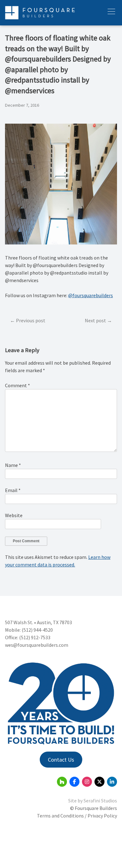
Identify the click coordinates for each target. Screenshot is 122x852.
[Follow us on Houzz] (62, 782)
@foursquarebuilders (90, 295)
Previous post (30, 320)
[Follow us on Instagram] (87, 782)
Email (13, 490)
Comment (17, 385)
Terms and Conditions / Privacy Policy (77, 815)
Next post (95, 320)
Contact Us (61, 759)
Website (14, 515)
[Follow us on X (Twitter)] (99, 782)
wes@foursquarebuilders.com (36, 645)
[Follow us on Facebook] (74, 782)
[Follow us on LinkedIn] (112, 782)
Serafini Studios (100, 800)
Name (13, 465)
